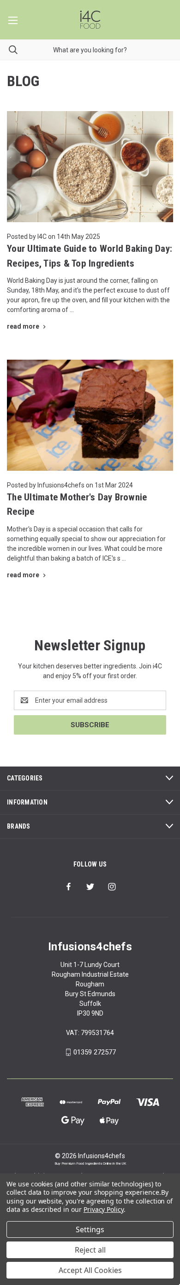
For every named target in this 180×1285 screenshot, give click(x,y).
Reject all (90, 1250)
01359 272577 (94, 1052)
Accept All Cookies (90, 1270)
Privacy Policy (104, 1209)
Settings (90, 1229)
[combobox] (90, 49)
